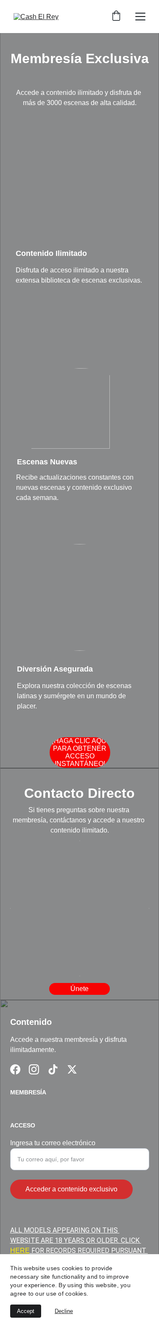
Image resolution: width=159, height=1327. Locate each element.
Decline (64, 1311)
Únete (79, 988)
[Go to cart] (116, 16)
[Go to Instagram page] (34, 1069)
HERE (20, 1250)
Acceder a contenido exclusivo (71, 1189)
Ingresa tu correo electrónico (52, 1143)
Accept (25, 1311)
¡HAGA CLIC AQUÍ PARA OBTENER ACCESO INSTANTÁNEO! (80, 752)
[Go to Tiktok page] (53, 1069)
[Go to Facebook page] (15, 1069)
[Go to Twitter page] (72, 1069)
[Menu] (140, 16)
